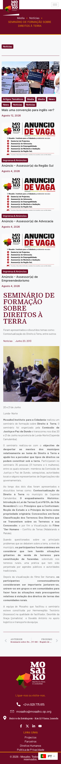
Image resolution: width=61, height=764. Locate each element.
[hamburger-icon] (55, 4)
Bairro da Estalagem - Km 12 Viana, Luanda (33, 718)
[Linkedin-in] (34, 726)
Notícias (7, 46)
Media (30, 99)
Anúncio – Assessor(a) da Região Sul (27, 165)
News (52, 99)
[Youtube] (40, 726)
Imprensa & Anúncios (15, 160)
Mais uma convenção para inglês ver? (28, 110)
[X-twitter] (27, 726)
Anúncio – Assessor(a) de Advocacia (27, 221)
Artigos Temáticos (13, 99)
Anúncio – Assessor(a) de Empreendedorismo (20, 278)
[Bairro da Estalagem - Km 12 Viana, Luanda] (5, 718)
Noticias (30, 104)
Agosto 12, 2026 (11, 115)
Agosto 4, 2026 (11, 171)
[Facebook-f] (21, 726)
